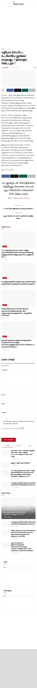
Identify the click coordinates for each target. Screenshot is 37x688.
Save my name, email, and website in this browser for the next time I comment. (19, 422)
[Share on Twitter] (17, 90)
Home (3, 49)
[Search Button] (35, 3)
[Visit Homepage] (18, 3)
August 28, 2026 (5, 260)
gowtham (5, 68)
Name (3, 395)
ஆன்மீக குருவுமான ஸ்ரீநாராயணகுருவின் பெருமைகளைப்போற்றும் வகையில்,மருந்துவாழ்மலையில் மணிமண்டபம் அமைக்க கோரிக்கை (18, 343)
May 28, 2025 (15, 68)
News (8, 49)
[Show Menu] (2, 3)
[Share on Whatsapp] (25, 90)
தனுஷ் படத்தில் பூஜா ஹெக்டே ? (21, 463)
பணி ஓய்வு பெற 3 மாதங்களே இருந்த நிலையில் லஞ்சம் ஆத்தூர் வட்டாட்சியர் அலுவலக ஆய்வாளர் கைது (23, 453)
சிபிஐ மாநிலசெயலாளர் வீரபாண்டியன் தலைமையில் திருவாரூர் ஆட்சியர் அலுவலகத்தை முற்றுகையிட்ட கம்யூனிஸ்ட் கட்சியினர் (16, 312)
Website (3, 413)
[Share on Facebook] (10, 90)
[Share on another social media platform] (32, 90)
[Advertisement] (18, 26)
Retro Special (10, 170)
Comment (4, 370)
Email (3, 404)
